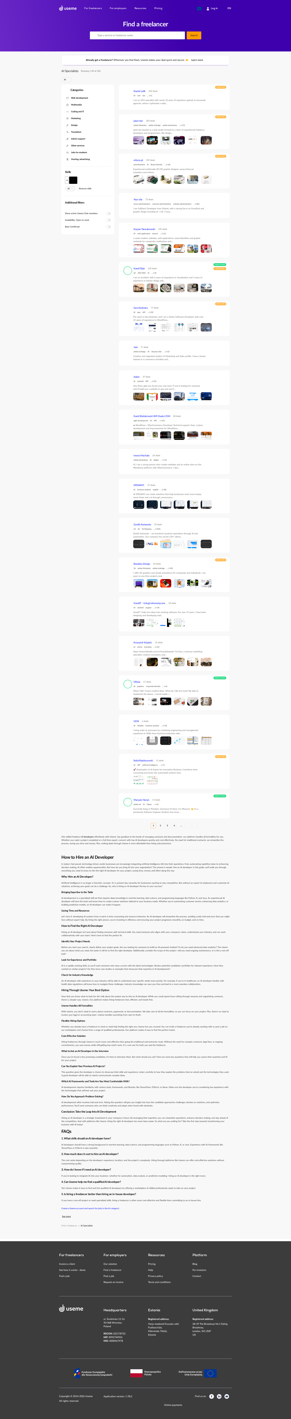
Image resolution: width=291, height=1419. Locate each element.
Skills (68, 172)
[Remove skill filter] (68, 80)
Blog (194, 1264)
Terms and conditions (159, 1282)
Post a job (109, 1276)
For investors (199, 1270)
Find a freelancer (69, 1226)
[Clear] (180, 35)
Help (150, 1270)
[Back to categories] (66, 90)
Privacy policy (155, 1276)
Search (193, 35)
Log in (214, 8)
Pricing (152, 1264)
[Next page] (188, 825)
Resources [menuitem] (140, 8)
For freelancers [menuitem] (93, 8)
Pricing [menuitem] (158, 8)
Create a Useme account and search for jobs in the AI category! (90, 1208)
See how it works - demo (72, 1270)
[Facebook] (211, 1396)
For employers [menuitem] (118, 8)
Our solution (110, 1264)
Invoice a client (67, 1264)
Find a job (64, 1276)
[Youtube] (226, 1396)
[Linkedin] (219, 1396)
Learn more (197, 60)
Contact (196, 1276)
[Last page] (195, 825)
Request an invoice (113, 1282)
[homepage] (68, 8)
